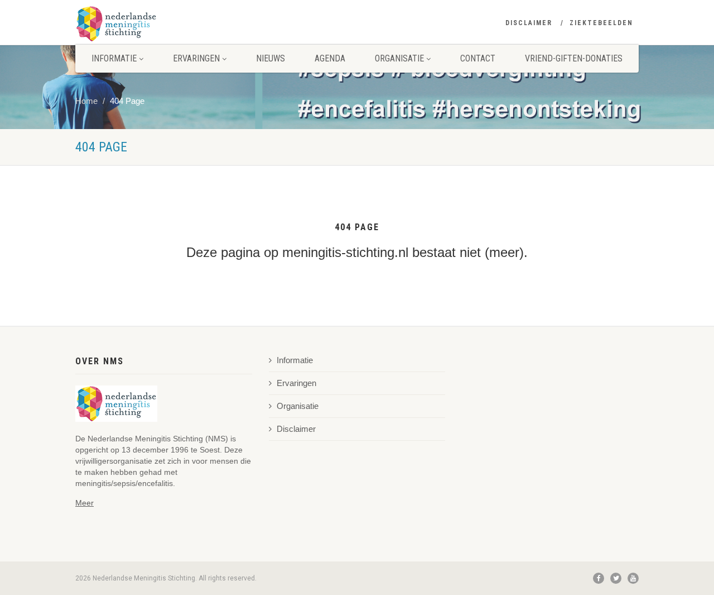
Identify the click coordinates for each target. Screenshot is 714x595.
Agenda (330, 58)
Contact (477, 58)
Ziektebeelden (601, 23)
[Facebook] (598, 578)
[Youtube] (633, 578)
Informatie (115, 58)
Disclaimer (528, 23)
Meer (84, 502)
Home (86, 101)
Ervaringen (197, 58)
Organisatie (400, 58)
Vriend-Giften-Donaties (574, 58)
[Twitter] (615, 578)
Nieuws (270, 58)
